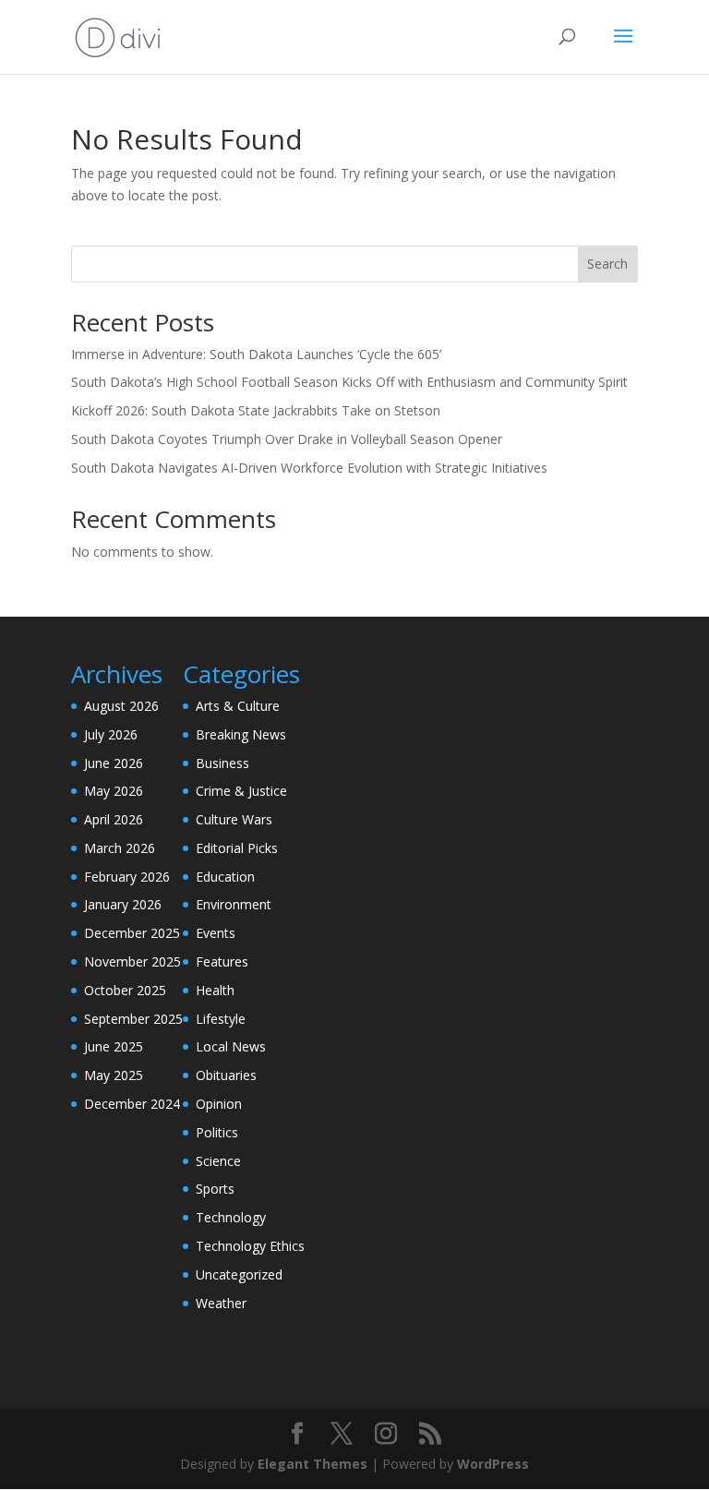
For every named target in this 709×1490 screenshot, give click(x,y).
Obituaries (226, 1075)
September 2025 (133, 1018)
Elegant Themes (312, 1463)
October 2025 (125, 990)
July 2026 (111, 734)
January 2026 (123, 904)
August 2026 (121, 706)
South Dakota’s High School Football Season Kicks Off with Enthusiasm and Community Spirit (349, 382)
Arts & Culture (238, 706)
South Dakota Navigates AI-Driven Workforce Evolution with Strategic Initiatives (309, 467)
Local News (231, 1046)
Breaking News (241, 734)
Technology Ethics (250, 1246)
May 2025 (113, 1075)
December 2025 (132, 933)
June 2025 (113, 1046)
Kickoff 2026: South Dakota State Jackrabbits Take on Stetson (255, 410)
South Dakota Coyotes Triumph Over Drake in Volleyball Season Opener (286, 439)
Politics (217, 1132)
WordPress (493, 1463)
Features (222, 961)
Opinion (219, 1103)
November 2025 (132, 961)
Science (218, 1161)
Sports (215, 1188)
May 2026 (113, 790)
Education (225, 876)
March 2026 (119, 848)
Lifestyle (221, 1018)
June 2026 (113, 763)
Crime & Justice (241, 790)
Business (222, 763)
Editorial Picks (237, 848)
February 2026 (127, 876)
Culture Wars (234, 819)
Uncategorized (239, 1274)
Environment (233, 904)
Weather (221, 1303)
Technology (231, 1217)
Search (607, 263)
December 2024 (132, 1103)
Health (215, 990)
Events (215, 933)
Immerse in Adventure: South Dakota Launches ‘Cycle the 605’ (256, 354)
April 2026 (113, 819)
